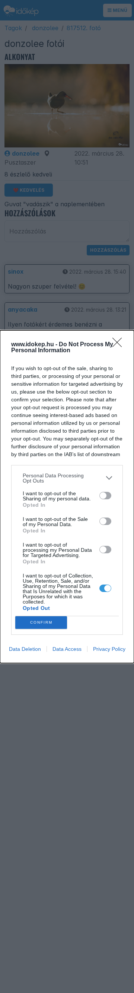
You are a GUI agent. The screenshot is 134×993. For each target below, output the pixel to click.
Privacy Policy (109, 649)
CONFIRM (41, 622)
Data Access (67, 649)
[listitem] (67, 478)
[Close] (119, 345)
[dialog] (67, 496)
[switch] (105, 495)
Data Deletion (25, 649)
